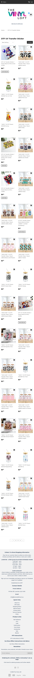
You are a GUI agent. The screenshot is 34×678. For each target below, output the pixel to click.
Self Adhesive (17, 619)
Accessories (17, 629)
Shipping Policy (17, 606)
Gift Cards (17, 604)
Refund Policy (17, 608)
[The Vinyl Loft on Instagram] (18, 667)
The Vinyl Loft (17, 672)
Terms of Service (17, 612)
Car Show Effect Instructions (17, 644)
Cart (31, 2)
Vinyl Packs (17, 627)
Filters (30, 42)
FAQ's (17, 614)
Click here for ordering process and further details (17, 662)
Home (2, 30)
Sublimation (17, 625)
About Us (17, 602)
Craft (17, 623)
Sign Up (30, 653)
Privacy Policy (17, 610)
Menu (4, 2)
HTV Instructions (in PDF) (17, 638)
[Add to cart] (14, 47)
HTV (17, 621)
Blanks (17, 633)
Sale (17, 631)
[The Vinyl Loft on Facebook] (15, 667)
